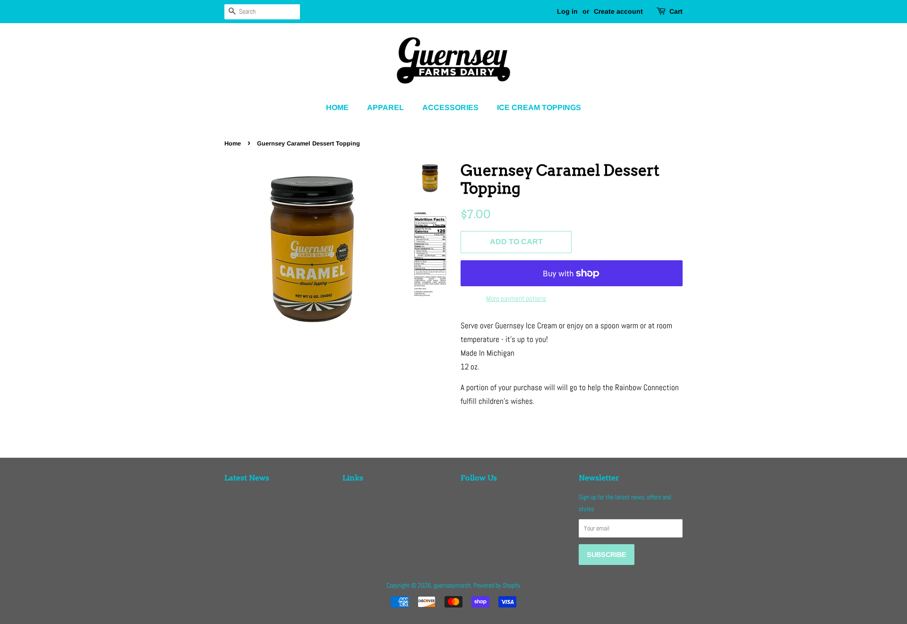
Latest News (246, 477)
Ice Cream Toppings (539, 107)
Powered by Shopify (497, 585)
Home (337, 107)
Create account (618, 11)
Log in (567, 11)
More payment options (516, 298)
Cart (676, 11)
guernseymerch (452, 585)
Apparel (385, 107)
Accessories (450, 107)
